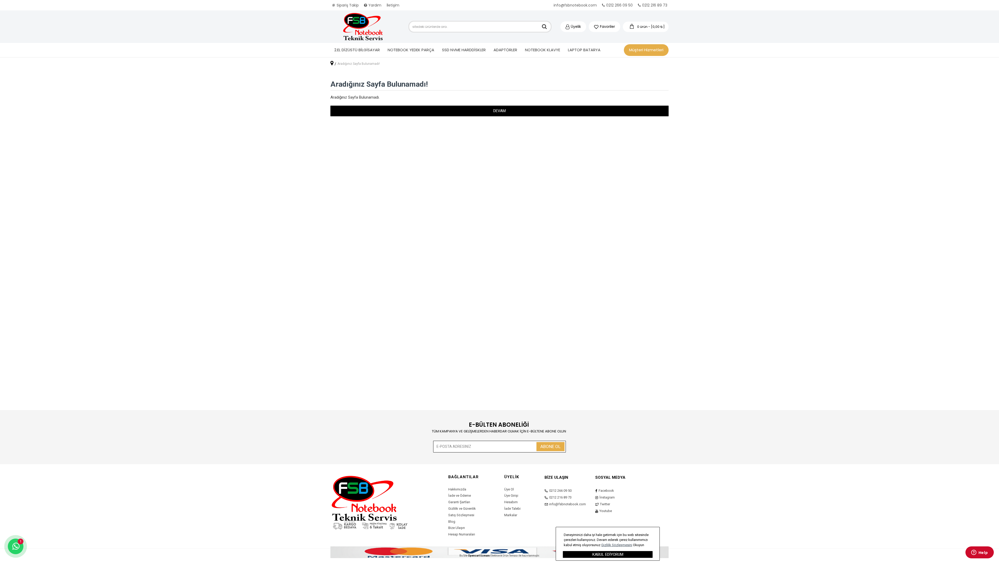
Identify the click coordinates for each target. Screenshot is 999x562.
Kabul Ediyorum (607, 554)
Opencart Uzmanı (479, 555)
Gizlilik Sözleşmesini (616, 545)
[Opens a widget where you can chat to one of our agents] (979, 552)
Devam (499, 110)
